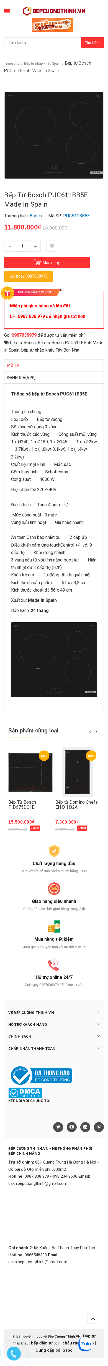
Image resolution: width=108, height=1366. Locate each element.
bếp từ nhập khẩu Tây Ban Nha (50, 350)
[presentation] (89, 731)
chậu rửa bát (74, 1343)
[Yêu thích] (51, 246)
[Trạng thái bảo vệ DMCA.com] (25, 1092)
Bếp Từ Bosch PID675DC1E (22, 805)
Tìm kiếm (92, 43)
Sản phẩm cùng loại (33, 730)
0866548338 (36, 1254)
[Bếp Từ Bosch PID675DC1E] (30, 772)
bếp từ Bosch (23, 342)
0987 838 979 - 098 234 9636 (51, 1176)
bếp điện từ (42, 1343)
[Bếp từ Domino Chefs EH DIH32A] (77, 772)
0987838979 (24, 335)
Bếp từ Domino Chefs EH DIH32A (76, 805)
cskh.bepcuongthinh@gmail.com (37, 1183)
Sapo (68, 1350)
